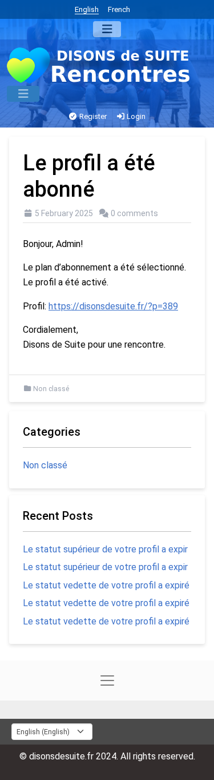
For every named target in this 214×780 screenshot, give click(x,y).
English (87, 9)
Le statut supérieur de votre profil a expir (105, 549)
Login (135, 116)
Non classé (51, 389)
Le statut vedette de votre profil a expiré (106, 585)
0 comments (134, 213)
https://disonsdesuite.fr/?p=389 (113, 306)
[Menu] (107, 29)
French (119, 9)
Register (92, 116)
